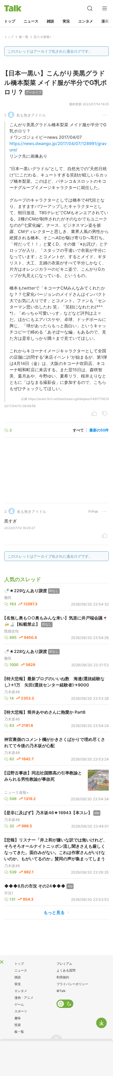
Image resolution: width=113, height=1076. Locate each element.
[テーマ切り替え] (64, 1004)
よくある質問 (65, 970)
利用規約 (62, 977)
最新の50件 (99, 430)
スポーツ (20, 1011)
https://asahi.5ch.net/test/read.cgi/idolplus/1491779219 (68, 399)
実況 (66, 21)
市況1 (8, 893)
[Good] (94, 414)
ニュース (31, 21)
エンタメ (85, 21)
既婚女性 (11, 631)
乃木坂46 (12, 692)
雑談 (50, 21)
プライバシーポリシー (72, 984)
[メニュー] (104, 8)
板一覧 (19, 1032)
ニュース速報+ (16, 792)
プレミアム (64, 964)
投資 (17, 1025)
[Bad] (104, 414)
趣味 (17, 1018)
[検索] (90, 8)
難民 (8, 598)
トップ (9, 21)
